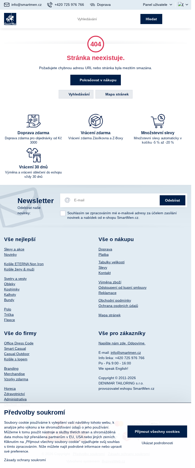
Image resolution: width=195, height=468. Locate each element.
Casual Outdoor (16, 354)
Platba (104, 254)
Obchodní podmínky (115, 300)
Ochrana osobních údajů (118, 306)
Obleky (9, 284)
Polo (7, 309)
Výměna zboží (110, 282)
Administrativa (15, 399)
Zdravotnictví (14, 394)
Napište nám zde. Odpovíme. (122, 343)
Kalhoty (10, 294)
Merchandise (14, 374)
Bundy (9, 300)
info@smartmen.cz (126, 352)
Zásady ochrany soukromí (25, 460)
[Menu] (185, 19)
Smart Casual (15, 348)
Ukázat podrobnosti (157, 443)
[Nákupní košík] (173, 19)
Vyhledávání (79, 94)
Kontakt (105, 273)
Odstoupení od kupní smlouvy (123, 287)
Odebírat (172, 200)
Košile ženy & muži (19, 269)
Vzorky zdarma (16, 379)
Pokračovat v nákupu (98, 80)
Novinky (10, 254)
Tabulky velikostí (112, 262)
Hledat (151, 19)
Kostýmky (12, 289)
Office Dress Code (19, 343)
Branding (11, 368)
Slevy (103, 267)
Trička (9, 315)
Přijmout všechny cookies (157, 432)
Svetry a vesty (15, 279)
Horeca (10, 388)
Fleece (9, 320)
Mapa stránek (116, 94)
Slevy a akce (14, 249)
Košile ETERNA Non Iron (24, 264)
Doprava (105, 249)
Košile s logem (15, 359)
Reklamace (108, 293)
